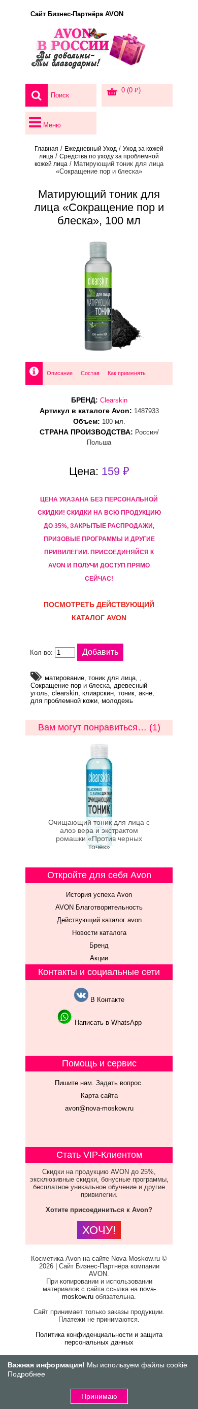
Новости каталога (99, 932)
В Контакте (106, 999)
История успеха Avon (99, 894)
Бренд (99, 945)
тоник (126, 693)
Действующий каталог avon (99, 920)
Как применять (127, 373)
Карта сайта (99, 1095)
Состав (90, 373)
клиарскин (98, 693)
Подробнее (26, 1374)
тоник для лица (112, 678)
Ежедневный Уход (90, 148)
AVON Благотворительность (99, 907)
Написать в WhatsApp (107, 1022)
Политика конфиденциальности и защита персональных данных (99, 1338)
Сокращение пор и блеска (70, 685)
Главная (46, 148)
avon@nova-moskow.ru (99, 1108)
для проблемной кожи (63, 700)
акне (145, 693)
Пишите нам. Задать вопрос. (99, 1083)
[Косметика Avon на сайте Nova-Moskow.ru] (99, 53)
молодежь (117, 700)
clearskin (65, 693)
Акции (99, 958)
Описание (60, 373)
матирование (64, 678)
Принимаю (99, 1396)
